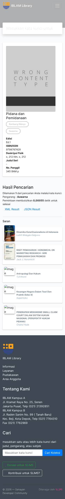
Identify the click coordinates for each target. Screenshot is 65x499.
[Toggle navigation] (57, 5)
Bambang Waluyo (17, 124)
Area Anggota (12, 379)
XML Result (12, 209)
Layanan (8, 370)
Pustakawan (10, 375)
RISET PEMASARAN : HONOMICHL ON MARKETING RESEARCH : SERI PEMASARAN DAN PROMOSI (35, 253)
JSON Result (32, 209)
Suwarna (13, 131)
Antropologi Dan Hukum (28, 273)
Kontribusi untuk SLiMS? (24, 473)
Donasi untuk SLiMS (20, 465)
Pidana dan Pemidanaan (16, 116)
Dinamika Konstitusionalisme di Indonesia (37, 232)
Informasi (9, 366)
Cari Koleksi (52, 452)
